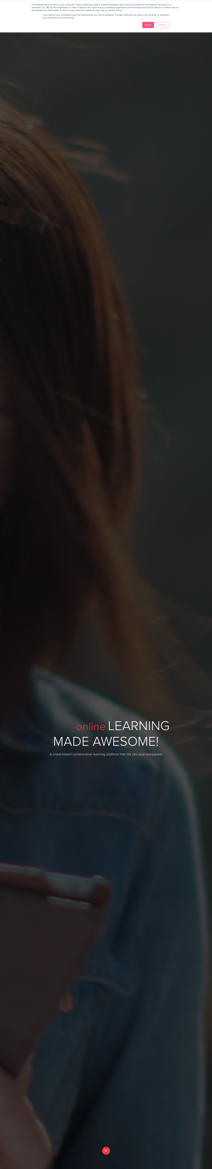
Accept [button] (148, 25)
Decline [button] (162, 25)
